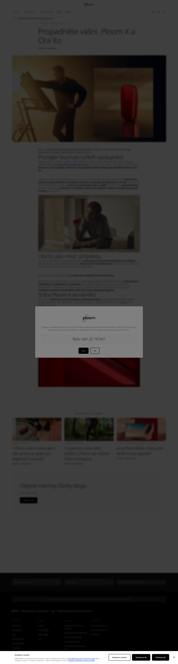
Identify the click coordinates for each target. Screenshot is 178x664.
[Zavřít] (174, 657)
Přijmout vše (161, 657)
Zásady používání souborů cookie (81, 660)
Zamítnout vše (141, 657)
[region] (89, 657)
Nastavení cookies (119, 657)
